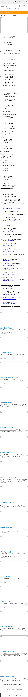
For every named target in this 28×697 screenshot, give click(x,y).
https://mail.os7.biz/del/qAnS (9, 303)
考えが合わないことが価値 (7, 651)
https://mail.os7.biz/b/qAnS (9, 288)
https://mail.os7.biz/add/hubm (9, 213)
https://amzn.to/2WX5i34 (8, 240)
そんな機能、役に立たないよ (8, 502)
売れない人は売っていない (7, 676)
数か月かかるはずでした (6, 427)
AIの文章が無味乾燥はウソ (7, 527)
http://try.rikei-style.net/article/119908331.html (13, 208)
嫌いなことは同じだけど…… (8, 626)
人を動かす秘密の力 (5, 577)
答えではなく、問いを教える (8, 477)
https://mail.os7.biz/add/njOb (9, 221)
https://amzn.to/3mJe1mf (8, 265)
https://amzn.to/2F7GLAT (8, 251)
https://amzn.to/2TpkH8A (8, 280)
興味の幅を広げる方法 (6, 328)
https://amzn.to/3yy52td (8, 270)
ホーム (7, 12)
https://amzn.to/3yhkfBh (8, 231)
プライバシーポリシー (10, 688)
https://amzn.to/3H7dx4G (8, 260)
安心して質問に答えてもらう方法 (9, 377)
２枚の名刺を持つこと (6, 352)
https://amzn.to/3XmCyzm (8, 256)
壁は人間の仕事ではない (6, 452)
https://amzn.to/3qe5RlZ (8, 236)
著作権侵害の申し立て (18, 688)
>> (23, 684)
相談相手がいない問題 (6, 402)
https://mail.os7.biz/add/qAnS (9, 294)
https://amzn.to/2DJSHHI (8, 274)
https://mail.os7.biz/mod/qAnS (9, 299)
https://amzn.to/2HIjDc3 (8, 245)
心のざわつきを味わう (6, 601)
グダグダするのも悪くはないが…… (9, 552)
